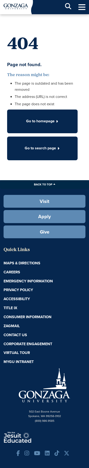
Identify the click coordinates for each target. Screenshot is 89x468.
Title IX (10, 308)
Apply (44, 216)
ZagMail (12, 326)
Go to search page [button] (40, 148)
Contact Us (15, 335)
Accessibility (17, 299)
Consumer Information (28, 317)
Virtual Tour (17, 352)
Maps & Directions (22, 263)
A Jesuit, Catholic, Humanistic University (32, 437)
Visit (44, 201)
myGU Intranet (19, 361)
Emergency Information (28, 281)
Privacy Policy (18, 290)
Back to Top (43, 184)
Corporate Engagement (28, 344)
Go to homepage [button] (40, 121)
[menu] (81, 7)
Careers (12, 272)
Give (44, 231)
